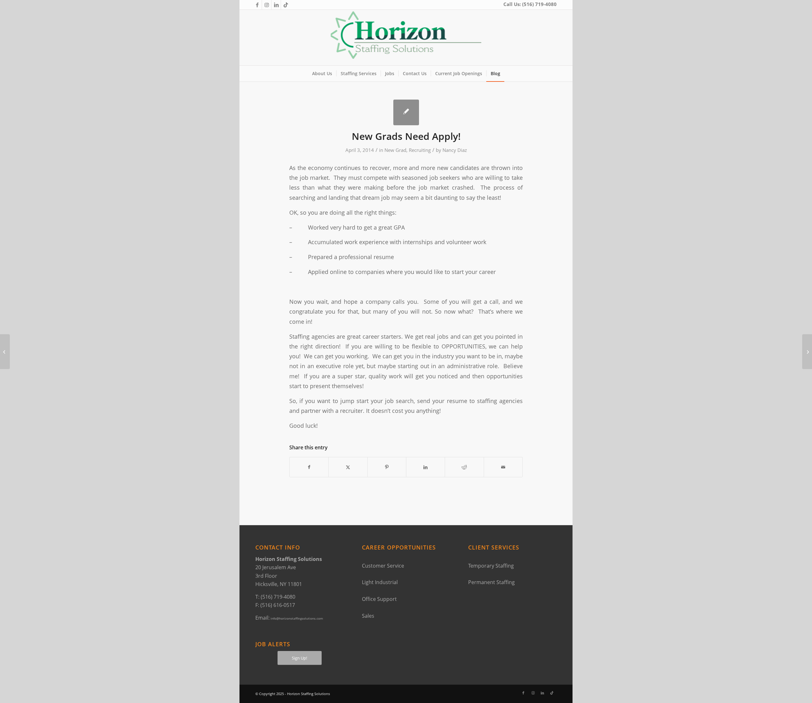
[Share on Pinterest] (387, 467)
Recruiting (420, 150)
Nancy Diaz (454, 150)
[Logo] (406, 37)
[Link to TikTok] (286, 5)
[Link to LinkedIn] (276, 5)
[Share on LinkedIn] (425, 467)
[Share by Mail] (503, 467)
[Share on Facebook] (309, 467)
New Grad (395, 150)
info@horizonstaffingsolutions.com (297, 618)
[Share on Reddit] (464, 467)
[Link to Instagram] (266, 5)
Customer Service (383, 565)
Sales (368, 615)
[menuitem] (322, 73)
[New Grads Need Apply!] (406, 112)
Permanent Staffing (491, 582)
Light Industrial (380, 582)
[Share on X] (348, 467)
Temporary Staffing (491, 565)
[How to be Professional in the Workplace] (5, 351)
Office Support (379, 599)
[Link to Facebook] (257, 5)
